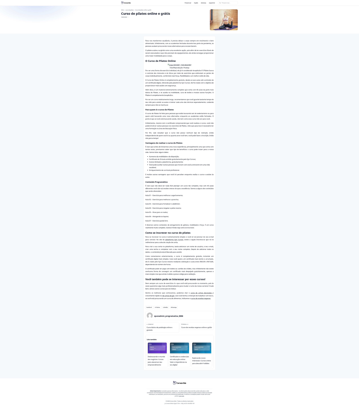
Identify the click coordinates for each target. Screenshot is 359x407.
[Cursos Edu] (126, 2)
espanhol (212, 3)
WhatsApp (174, 307)
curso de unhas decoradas (202, 293)
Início (122, 10)
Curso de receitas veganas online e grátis (196, 325)
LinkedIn (165, 307)
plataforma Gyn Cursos (174, 240)
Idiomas (203, 3)
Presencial (188, 3)
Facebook (149, 307)
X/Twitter (157, 307)
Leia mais (181, 396)
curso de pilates (129, 10)
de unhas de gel (168, 296)
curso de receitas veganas (200, 298)
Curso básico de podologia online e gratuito (159, 327)
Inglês (196, 3)
